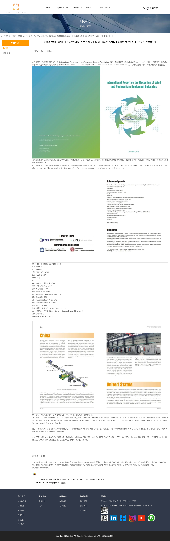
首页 (14, 36)
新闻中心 (20, 36)
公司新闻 (29, 36)
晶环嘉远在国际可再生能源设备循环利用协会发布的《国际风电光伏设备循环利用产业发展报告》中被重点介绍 (73, 36)
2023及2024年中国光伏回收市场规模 (52, 483)
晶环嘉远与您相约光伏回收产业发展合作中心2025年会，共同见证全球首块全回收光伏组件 (71, 479)
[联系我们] (144, 8)
